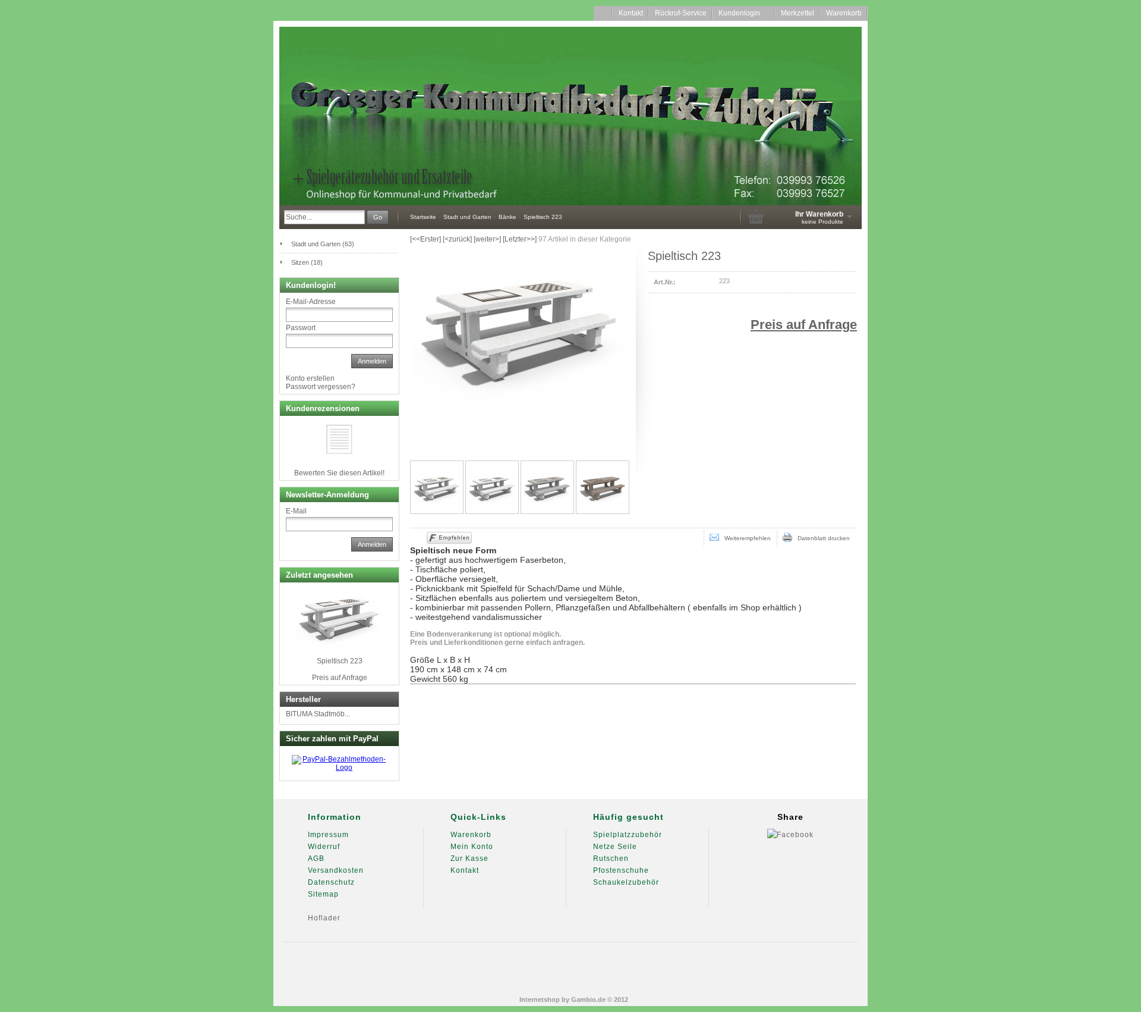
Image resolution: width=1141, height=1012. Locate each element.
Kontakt (631, 13)
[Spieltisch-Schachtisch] (492, 487)
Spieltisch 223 (340, 661)
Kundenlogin (743, 13)
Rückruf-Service (681, 13)
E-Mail (296, 511)
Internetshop (539, 999)
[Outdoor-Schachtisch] (436, 487)
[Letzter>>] (520, 239)
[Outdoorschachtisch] (547, 487)
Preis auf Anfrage (804, 324)
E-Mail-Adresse (311, 301)
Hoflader (324, 918)
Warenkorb (844, 13)
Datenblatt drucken (821, 538)
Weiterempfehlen (745, 538)
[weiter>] (487, 239)
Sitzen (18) (307, 262)
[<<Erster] (425, 239)
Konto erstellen (310, 378)
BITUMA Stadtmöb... (318, 714)
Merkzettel (797, 13)
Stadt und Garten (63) (322, 243)
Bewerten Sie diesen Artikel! (339, 473)
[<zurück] (457, 239)
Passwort (301, 328)
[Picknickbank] (602, 487)
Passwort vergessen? (320, 387)
